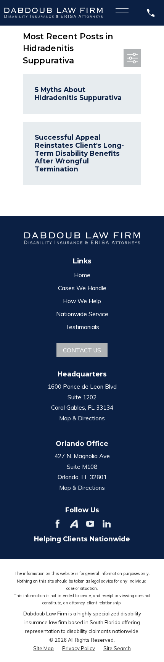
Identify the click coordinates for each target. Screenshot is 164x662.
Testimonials (82, 327)
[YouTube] (90, 524)
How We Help (82, 301)
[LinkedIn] (107, 524)
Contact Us (82, 350)
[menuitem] (43, 648)
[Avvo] (74, 524)
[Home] (53, 13)
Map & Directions (82, 418)
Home (82, 275)
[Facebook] (57, 524)
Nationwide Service (82, 314)
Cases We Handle (82, 288)
